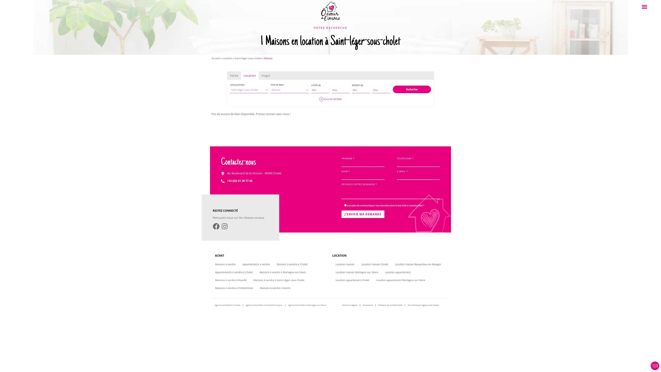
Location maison (345, 264)
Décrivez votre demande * (359, 184)
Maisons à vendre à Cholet (292, 264)
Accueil (216, 58)
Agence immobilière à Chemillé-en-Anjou (264, 305)
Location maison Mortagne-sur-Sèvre (357, 272)
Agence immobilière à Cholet (227, 305)
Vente (234, 76)
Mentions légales (349, 305)
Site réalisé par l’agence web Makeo (423, 305)
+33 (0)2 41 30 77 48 (239, 181)
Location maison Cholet (374, 264)
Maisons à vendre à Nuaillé (231, 280)
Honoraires (368, 305)
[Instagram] (224, 226)
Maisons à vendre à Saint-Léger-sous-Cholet (279, 280)
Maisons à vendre (225, 264)
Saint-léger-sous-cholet (248, 58)
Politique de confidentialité (390, 305)
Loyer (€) (316, 85)
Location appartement (398, 272)
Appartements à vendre (256, 264)
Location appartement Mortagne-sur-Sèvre (400, 280)
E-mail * (402, 171)
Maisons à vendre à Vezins (275, 288)
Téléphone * (405, 158)
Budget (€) (357, 85)
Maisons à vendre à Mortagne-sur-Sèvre (283, 272)
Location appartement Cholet (352, 280)
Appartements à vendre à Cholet (234, 272)
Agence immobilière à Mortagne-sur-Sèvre (307, 305)
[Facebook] (216, 226)
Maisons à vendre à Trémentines (234, 288)
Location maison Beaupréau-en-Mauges (418, 264)
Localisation (237, 85)
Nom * (346, 171)
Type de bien (277, 85)
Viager (266, 76)
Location (227, 58)
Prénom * (348, 158)
